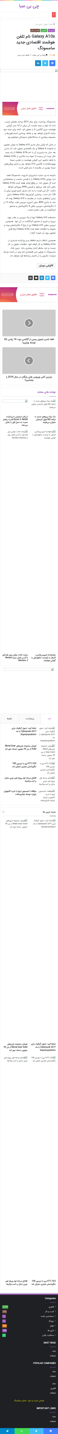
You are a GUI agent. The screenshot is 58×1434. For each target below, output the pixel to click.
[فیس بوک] (53, 278)
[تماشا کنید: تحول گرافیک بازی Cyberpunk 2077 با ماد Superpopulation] (47, 734)
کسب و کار (35, 30)
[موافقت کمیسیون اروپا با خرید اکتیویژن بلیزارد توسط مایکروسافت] (47, 796)
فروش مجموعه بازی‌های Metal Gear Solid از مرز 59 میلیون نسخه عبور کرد (20, 747)
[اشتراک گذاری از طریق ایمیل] (36, 278)
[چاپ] (30, 278)
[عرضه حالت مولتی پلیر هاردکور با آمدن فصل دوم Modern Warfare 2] (15, 541)
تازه (49, 718)
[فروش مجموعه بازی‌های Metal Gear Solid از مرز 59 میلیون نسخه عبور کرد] (47, 752)
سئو (29, 1400)
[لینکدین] (42, 278)
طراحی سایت (38, 1400)
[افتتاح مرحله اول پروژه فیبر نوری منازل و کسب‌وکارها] (47, 782)
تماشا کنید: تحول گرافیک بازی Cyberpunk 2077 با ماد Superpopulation (24, 731)
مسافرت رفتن (48, 1335)
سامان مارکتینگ (20, 1400)
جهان (45, 24)
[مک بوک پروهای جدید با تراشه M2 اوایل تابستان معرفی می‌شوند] (43, 406)
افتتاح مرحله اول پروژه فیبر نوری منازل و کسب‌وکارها (20, 779)
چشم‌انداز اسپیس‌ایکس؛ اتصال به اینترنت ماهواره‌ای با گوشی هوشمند (44, 657)
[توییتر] (47, 278)
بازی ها (39, 24)
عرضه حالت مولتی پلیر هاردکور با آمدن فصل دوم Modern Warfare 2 (15, 657)
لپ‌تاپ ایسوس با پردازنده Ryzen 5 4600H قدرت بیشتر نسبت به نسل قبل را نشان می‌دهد (15, 421)
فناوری (43, 30)
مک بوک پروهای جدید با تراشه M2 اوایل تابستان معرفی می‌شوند (45, 419)
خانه (51, 24)
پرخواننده (30, 718)
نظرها (9, 718)
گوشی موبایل (45, 266)
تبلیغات (53, 1355)
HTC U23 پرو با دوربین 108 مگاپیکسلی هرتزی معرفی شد (24, 765)
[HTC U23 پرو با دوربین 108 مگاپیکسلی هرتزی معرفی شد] (47, 768)
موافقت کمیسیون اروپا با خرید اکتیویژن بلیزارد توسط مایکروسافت (20, 792)
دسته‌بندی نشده (47, 1316)
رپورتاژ (51, 1321)
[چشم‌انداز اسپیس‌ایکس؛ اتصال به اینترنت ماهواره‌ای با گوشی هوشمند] (43, 541)
